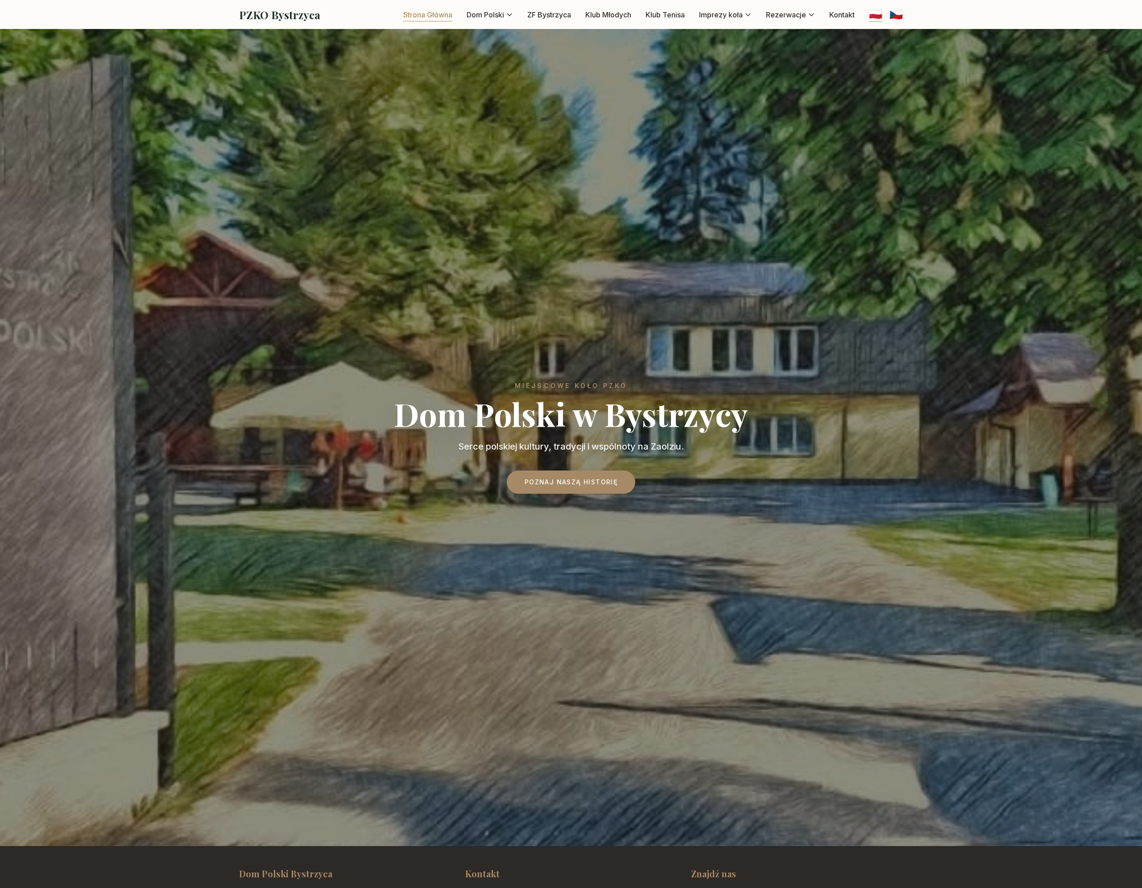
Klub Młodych (608, 14)
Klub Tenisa (665, 14)
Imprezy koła (721, 14)
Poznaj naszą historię (571, 482)
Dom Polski (485, 14)
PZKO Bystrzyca (279, 15)
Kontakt (842, 14)
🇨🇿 (896, 14)
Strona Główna (427, 14)
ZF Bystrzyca (549, 14)
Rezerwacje (786, 14)
